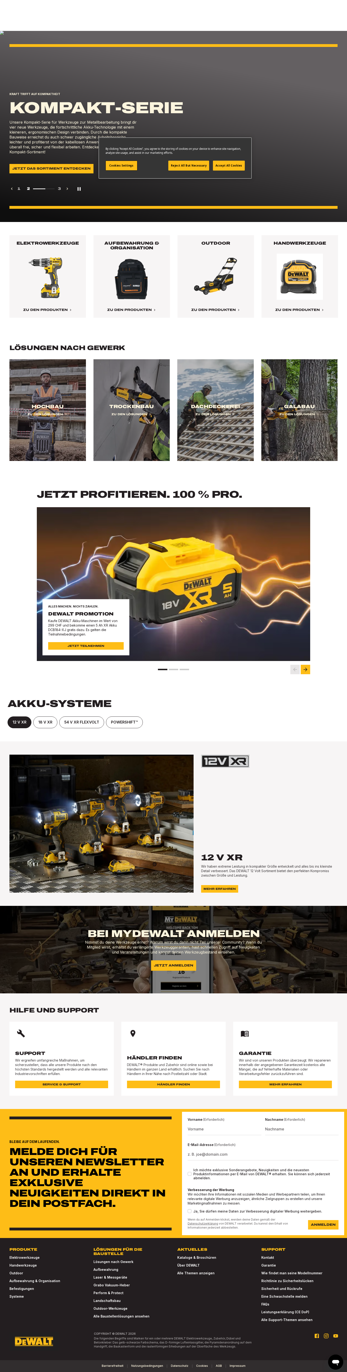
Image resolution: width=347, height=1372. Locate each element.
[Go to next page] (67, 189)
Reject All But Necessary (189, 165)
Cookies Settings (121, 165)
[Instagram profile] (326, 1336)
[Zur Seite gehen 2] (173, 669)
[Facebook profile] (317, 1336)
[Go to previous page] (11, 189)
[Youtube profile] (335, 1336)
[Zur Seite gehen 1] (162, 669)
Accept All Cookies (229, 165)
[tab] (19, 722)
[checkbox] (189, 1174)
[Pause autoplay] (79, 189)
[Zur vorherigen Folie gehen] (295, 669)
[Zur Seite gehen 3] (184, 669)
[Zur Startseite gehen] (34, 1341)
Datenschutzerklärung (203, 1223)
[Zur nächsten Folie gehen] (305, 669)
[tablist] (173, 722)
